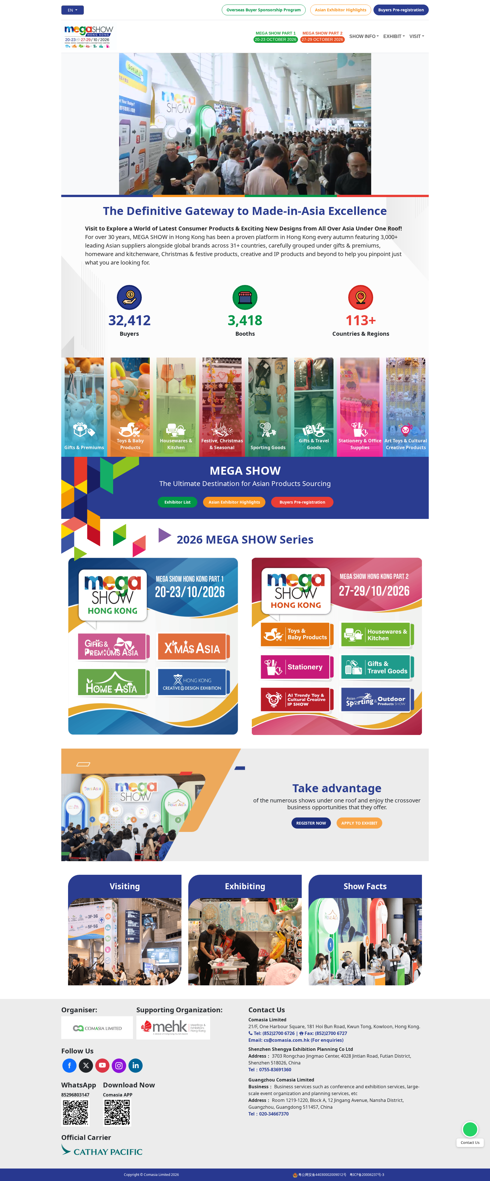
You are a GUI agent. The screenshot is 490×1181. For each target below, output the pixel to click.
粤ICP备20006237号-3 (367, 1174)
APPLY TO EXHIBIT (359, 823)
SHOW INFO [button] (362, 36)
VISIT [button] (415, 36)
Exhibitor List (177, 502)
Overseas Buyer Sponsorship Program (264, 9)
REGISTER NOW (311, 823)
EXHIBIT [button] (392, 36)
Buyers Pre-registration (401, 9)
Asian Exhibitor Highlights (340, 9)
